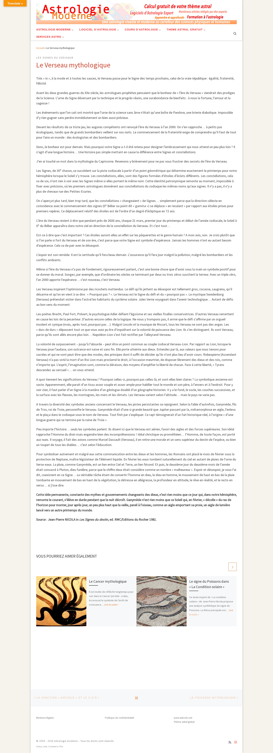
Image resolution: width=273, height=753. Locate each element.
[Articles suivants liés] (232, 567)
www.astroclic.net (183, 717)
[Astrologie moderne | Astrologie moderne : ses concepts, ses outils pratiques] (136, 12)
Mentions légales (45, 717)
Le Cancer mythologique (108, 581)
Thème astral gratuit (184, 721)
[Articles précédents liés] (224, 567)
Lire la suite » (111, 604)
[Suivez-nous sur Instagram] (235, 742)
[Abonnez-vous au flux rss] (230, 742)
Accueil (40, 48)
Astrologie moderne (66, 741)
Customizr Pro (55, 746)
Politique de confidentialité (119, 717)
